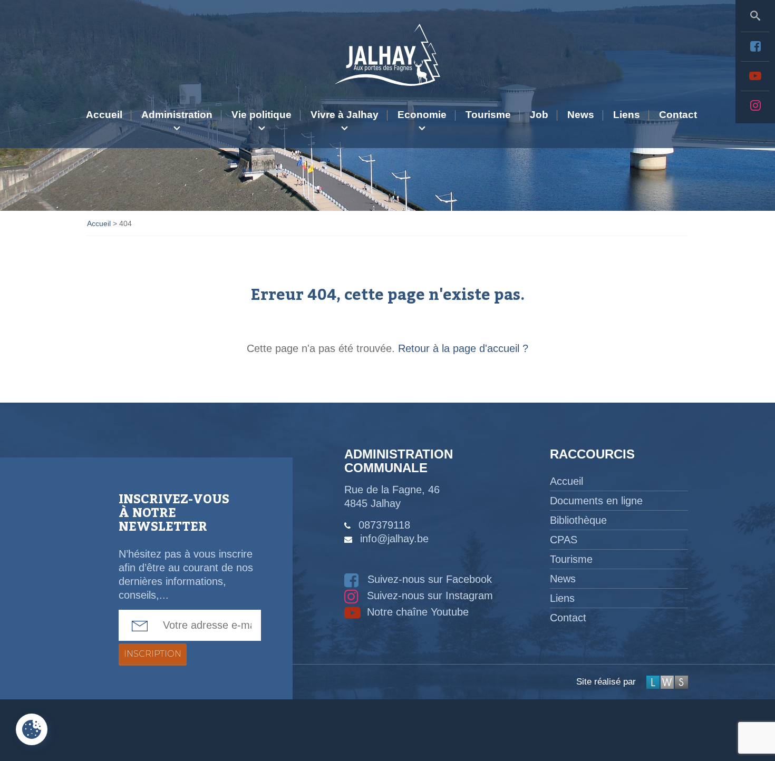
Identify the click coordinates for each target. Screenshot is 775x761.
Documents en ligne (596, 500)
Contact (678, 114)
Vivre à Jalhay (345, 114)
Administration (176, 114)
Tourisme (488, 114)
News (580, 114)
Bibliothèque (578, 520)
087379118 (384, 525)
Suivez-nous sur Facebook (428, 579)
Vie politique (261, 114)
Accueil (104, 114)
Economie (422, 114)
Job (539, 114)
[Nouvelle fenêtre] (755, 46)
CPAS (563, 539)
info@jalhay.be (394, 538)
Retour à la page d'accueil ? (463, 348)
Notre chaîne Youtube (416, 612)
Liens (626, 114)
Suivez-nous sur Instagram (428, 595)
